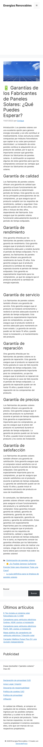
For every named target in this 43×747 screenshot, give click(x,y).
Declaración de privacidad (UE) (17, 680)
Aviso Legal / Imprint (12, 684)
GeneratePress (21, 744)
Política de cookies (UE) (13, 691)
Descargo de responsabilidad (16, 688)
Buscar (6, 589)
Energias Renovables (17, 5)
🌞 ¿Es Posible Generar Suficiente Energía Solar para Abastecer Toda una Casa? (20, 567)
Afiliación (7, 699)
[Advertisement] (21, 33)
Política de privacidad (12, 695)
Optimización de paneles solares (20, 560)
